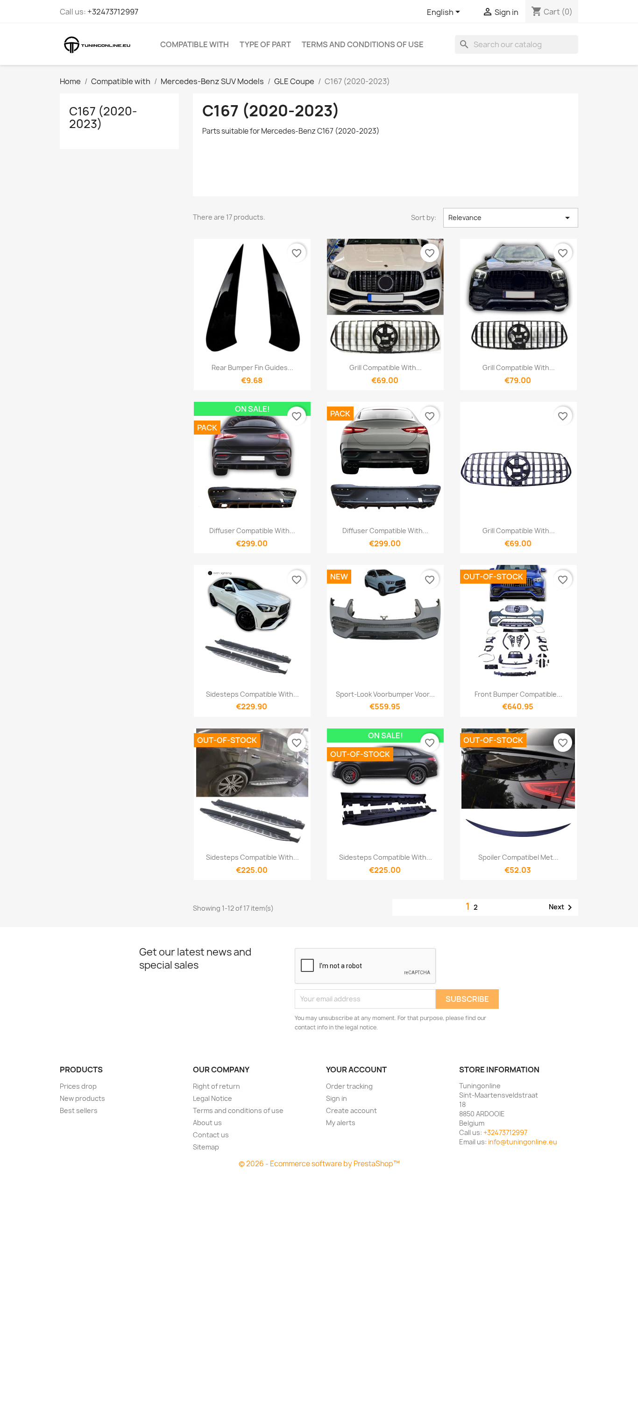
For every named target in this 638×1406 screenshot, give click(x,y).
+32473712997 (112, 12)
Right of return (216, 1086)
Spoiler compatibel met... (518, 857)
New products (82, 1098)
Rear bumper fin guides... (252, 367)
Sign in (336, 1098)
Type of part (265, 44)
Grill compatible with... (385, 367)
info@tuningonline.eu (522, 1141)
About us (207, 1122)
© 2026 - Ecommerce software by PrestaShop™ (319, 1164)
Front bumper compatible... (518, 694)
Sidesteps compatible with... (252, 694)
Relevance (510, 217)
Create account (351, 1110)
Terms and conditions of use (363, 44)
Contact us (211, 1134)
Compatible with (194, 44)
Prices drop (78, 1086)
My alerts (340, 1122)
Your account (356, 1069)
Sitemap (206, 1146)
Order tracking (349, 1086)
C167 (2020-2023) (103, 117)
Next (562, 907)
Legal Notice (212, 1098)
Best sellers (79, 1110)
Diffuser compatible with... (252, 530)
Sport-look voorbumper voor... (385, 694)
